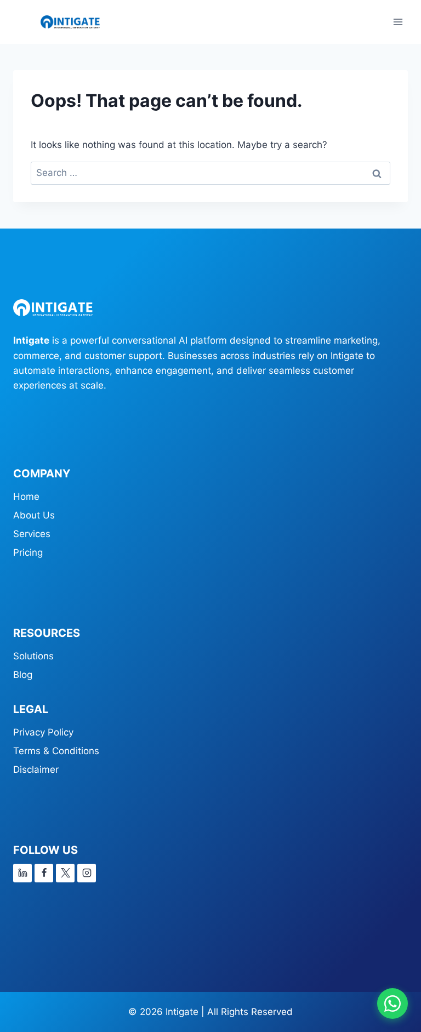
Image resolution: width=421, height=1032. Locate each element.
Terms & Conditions (56, 750)
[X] (65, 873)
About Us (34, 515)
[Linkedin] (22, 873)
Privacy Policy (43, 732)
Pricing (28, 552)
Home (26, 496)
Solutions (33, 656)
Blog (22, 674)
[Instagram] (86, 873)
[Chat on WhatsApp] (392, 1003)
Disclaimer (36, 769)
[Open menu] (398, 21)
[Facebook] (44, 873)
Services (31, 533)
